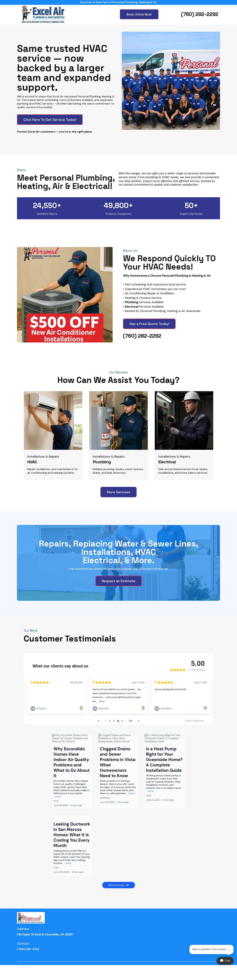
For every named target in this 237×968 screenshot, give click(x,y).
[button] (72, 771)
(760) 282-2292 (199, 14)
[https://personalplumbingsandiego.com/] (43, 14)
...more (57, 796)
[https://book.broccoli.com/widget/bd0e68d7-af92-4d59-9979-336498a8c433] (171, 81)
